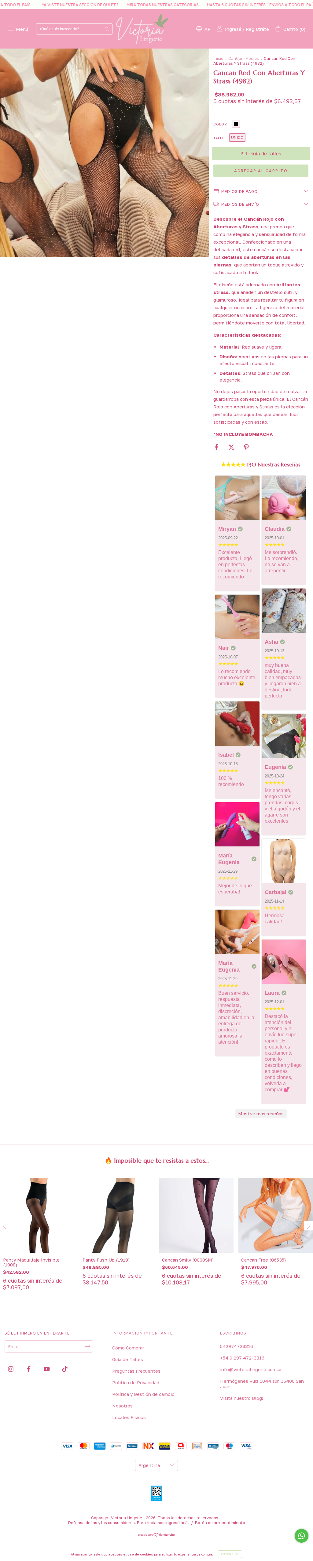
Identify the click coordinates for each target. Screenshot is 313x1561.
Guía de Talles (127, 1359)
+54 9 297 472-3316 (242, 1357)
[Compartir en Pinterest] (246, 447)
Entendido (230, 1554)
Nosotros (122, 1405)
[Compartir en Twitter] (232, 447)
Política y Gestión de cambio (143, 1394)
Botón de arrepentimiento (220, 1522)
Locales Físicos (129, 1417)
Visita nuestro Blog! (241, 1398)
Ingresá (233, 29)
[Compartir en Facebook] (217, 447)
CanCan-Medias (243, 58)
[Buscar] (106, 29)
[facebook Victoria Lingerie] (29, 1369)
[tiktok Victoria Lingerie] (65, 1369)
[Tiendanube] (157, 1535)
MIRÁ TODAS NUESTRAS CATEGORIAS (116, 4)
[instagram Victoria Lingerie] (11, 1369)
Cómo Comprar (128, 1347)
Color (220, 124)
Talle (219, 138)
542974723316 (236, 1346)
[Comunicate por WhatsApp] (301, 1536)
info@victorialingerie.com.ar (251, 1369)
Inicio (218, 58)
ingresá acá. (177, 1522)
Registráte (257, 29)
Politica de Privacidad (135, 1382)
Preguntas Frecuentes (136, 1371)
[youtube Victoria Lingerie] (47, 1369)
